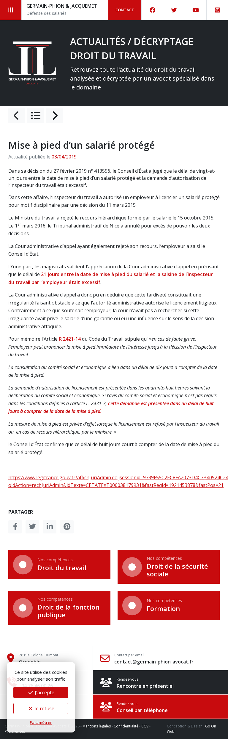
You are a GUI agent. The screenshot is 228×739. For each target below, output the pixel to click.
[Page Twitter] (174, 10)
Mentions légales (97, 726)
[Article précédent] (16, 115)
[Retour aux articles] (35, 115)
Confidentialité (126, 726)
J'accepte (44, 692)
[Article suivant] (54, 115)
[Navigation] (11, 10)
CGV (144, 726)
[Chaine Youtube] (196, 10)
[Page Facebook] (152, 10)
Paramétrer (41, 722)
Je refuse (43, 708)
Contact (124, 9)
